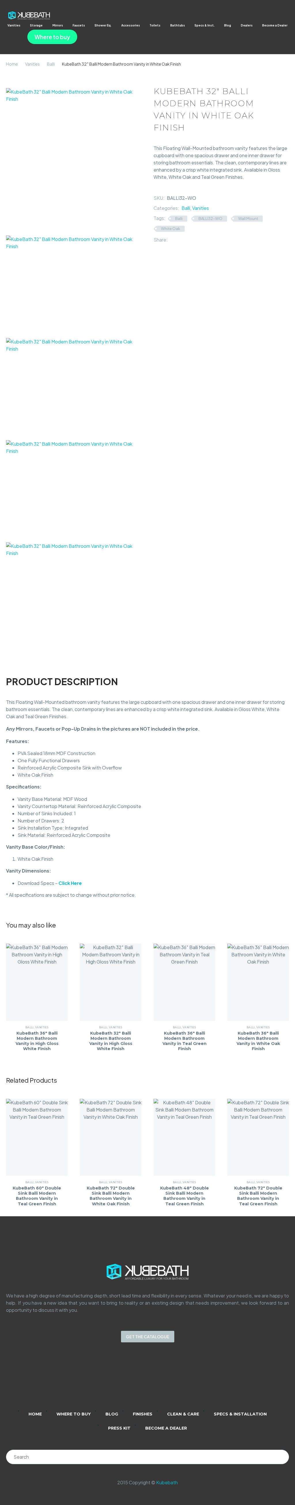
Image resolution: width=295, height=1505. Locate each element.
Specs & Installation (240, 1414)
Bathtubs (177, 25)
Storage (36, 25)
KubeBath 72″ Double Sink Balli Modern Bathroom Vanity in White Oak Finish (111, 1195)
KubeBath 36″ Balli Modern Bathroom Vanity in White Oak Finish (258, 1041)
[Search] (282, 1457)
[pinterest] (170, 1380)
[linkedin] (125, 1380)
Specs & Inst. (204, 25)
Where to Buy (73, 1414)
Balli (51, 63)
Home (12, 63)
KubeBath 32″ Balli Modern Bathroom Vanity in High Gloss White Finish (110, 1041)
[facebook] (155, 1380)
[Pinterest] (189, 239)
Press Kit (119, 1428)
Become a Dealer (275, 25)
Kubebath (167, 1482)
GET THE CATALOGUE (147, 1336)
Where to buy (52, 36)
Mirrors (57, 25)
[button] (10, 37)
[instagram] (140, 1380)
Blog (227, 25)
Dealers (247, 25)
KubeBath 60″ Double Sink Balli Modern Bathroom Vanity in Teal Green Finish (37, 1195)
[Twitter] (180, 239)
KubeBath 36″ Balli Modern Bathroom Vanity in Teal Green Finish (184, 1041)
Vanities (13, 25)
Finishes (142, 1414)
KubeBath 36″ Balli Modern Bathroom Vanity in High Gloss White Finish (37, 1041)
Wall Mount (248, 218)
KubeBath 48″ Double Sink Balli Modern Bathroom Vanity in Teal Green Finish (184, 1195)
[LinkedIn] (198, 239)
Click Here (70, 883)
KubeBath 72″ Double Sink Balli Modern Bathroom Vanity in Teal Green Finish (258, 1195)
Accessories (130, 25)
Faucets (79, 25)
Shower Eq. (102, 25)
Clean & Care (183, 1414)
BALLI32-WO (210, 218)
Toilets (155, 25)
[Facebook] (172, 239)
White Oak (170, 228)
